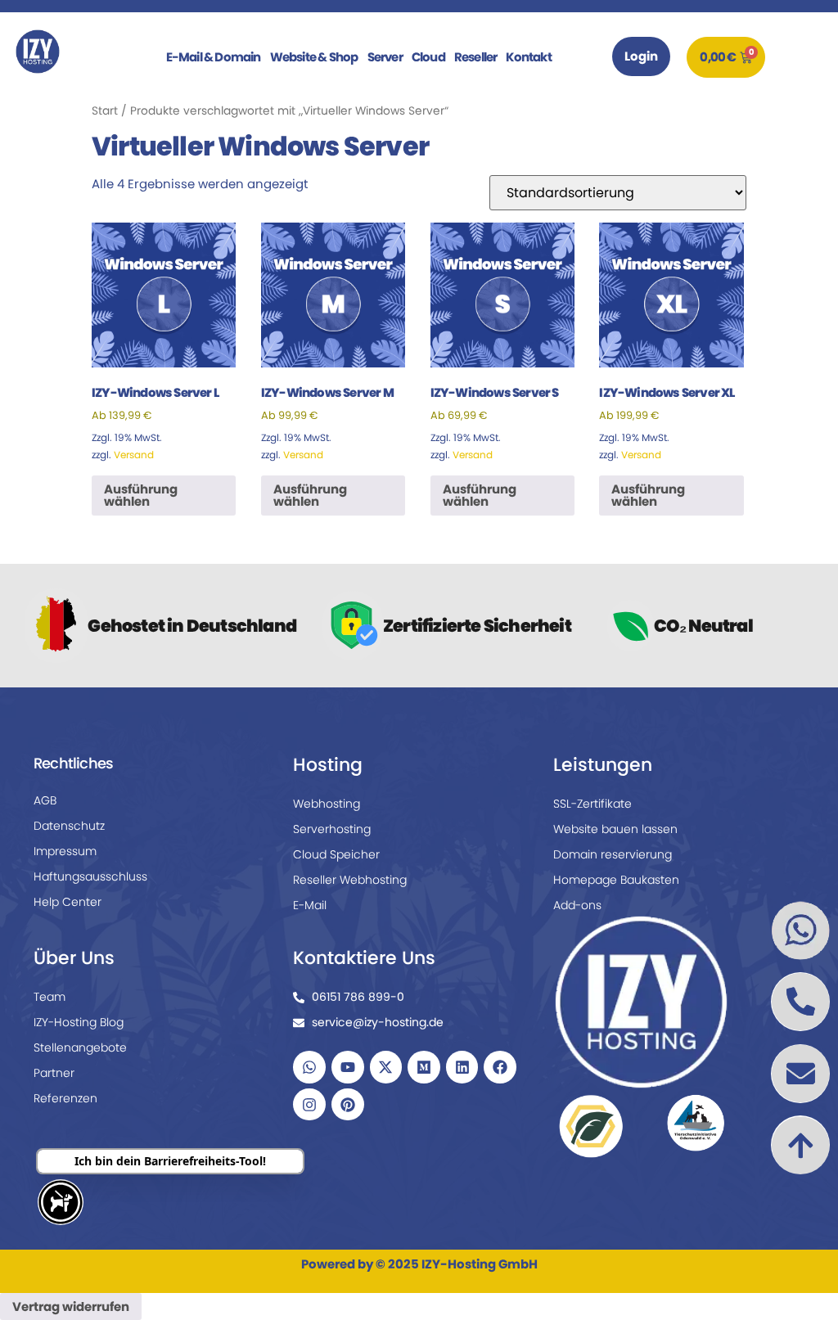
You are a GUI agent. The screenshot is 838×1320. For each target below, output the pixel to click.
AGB (45, 800)
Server (385, 56)
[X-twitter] (386, 1067)
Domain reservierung (612, 854)
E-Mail (310, 905)
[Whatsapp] (309, 1067)
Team (49, 997)
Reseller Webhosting (350, 880)
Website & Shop (314, 56)
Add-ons (577, 905)
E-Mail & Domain (213, 56)
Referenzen (65, 1098)
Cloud (428, 56)
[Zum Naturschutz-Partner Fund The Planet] (590, 1125)
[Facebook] (500, 1067)
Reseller (476, 56)
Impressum (65, 851)
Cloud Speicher (336, 854)
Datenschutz (69, 826)
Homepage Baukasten (616, 880)
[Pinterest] (347, 1104)
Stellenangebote (80, 1047)
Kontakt (528, 56)
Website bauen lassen (615, 829)
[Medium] (424, 1067)
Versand (134, 455)
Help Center (67, 902)
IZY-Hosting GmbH (479, 1264)
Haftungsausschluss (90, 876)
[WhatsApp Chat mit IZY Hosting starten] (800, 930)
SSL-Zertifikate (592, 803)
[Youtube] (347, 1067)
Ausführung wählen (141, 495)
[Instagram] (309, 1104)
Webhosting (326, 803)
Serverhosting (332, 829)
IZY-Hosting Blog (79, 1022)
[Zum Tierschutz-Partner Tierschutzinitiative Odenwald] (696, 1122)
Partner (54, 1073)
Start (105, 111)
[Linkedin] (462, 1067)
